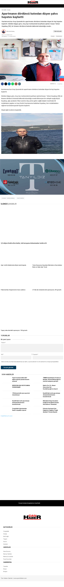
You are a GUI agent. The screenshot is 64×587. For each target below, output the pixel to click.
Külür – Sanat (6, 23)
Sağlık (4, 30)
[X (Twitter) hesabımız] (20, 584)
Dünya (4, 13)
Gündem (4, 20)
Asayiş (4, 37)
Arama (47, 8)
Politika (5, 33)
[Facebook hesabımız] (10, 584)
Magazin (5, 27)
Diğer (4, 40)
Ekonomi (5, 17)
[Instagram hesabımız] (30, 584)
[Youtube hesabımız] (40, 584)
